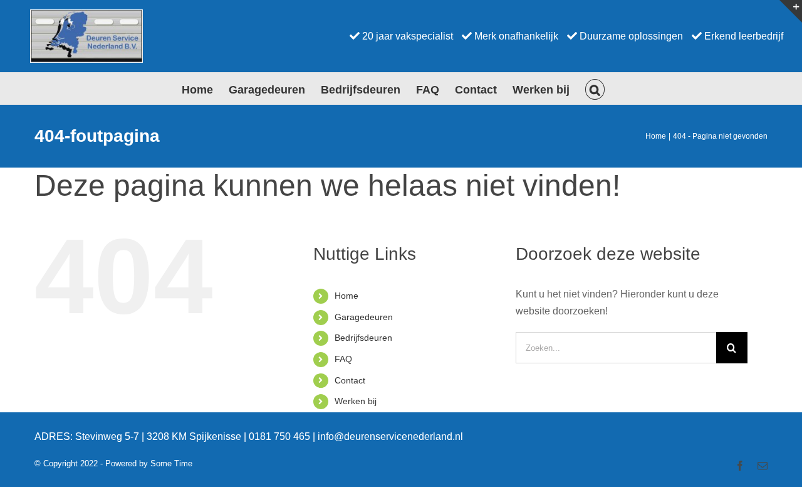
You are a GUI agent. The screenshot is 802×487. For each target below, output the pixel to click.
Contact (350, 380)
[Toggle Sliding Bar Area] (790, 11)
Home (346, 296)
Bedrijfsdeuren (363, 338)
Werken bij (356, 401)
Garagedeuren (364, 317)
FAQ (343, 359)
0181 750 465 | (283, 436)
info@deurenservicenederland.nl (390, 436)
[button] (595, 88)
